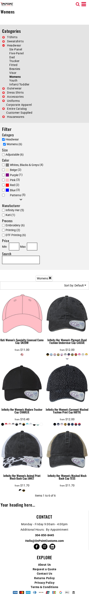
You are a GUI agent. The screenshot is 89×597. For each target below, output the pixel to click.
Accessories (15, 96)
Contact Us (44, 573)
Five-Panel (16, 53)
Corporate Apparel (19, 104)
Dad (12, 57)
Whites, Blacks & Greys (24, 165)
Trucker (14, 61)
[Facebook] (37, 546)
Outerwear (14, 88)
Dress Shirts (15, 92)
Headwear (14, 45)
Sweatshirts (15, 41)
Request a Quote (44, 569)
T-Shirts (12, 37)
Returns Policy (44, 578)
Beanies (14, 69)
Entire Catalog (17, 108)
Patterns (15, 195)
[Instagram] (44, 546)
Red (12, 185)
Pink (13, 180)
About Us (44, 564)
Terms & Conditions (44, 587)
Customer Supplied (19, 112)
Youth (13, 80)
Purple (14, 175)
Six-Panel (15, 49)
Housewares (15, 116)
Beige (13, 170)
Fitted (13, 65)
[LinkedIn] (52, 546)
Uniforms (13, 100)
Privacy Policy (45, 582)
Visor (13, 72)
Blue (13, 190)
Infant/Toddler (19, 84)
